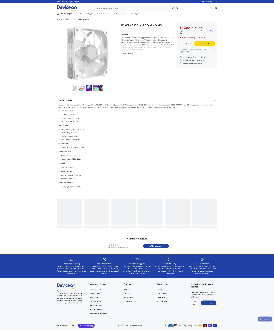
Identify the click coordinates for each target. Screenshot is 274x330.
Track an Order (95, 289)
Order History (162, 297)
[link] (121, 14)
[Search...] (177, 8)
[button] (207, 1)
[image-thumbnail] (75, 88)
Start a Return (95, 293)
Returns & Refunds (96, 305)
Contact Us (128, 293)
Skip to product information (61, 93)
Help (58, 1)
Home (58, 19)
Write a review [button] (156, 246)
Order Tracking (74, 1)
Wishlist (159, 289)
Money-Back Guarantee (98, 313)
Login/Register (162, 293)
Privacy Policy (129, 297)
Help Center (94, 297)
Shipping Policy (95, 301)
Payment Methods (96, 309)
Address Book (162, 301)
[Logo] (67, 8)
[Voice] (173, 8)
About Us (64, 1)
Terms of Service (130, 301)
